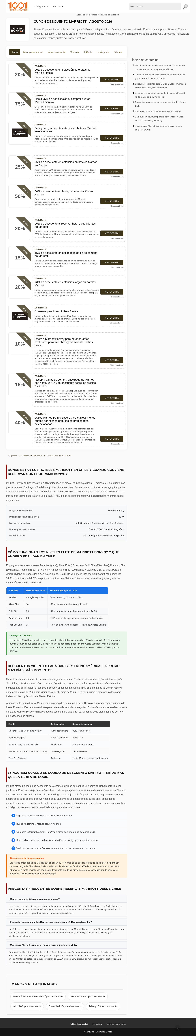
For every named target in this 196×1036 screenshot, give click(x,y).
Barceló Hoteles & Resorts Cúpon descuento (38, 996)
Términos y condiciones (116, 1024)
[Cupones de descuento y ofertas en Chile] (18, 6)
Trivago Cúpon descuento (103, 1006)
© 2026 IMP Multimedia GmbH (98, 1032)
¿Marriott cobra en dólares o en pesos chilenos (158, 111)
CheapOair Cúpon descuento (65, 1006)
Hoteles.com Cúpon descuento (88, 996)
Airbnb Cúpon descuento (27, 1006)
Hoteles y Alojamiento (32, 455)
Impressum (97, 1024)
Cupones (12, 455)
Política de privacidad (79, 1024)
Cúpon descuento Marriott (59, 455)
